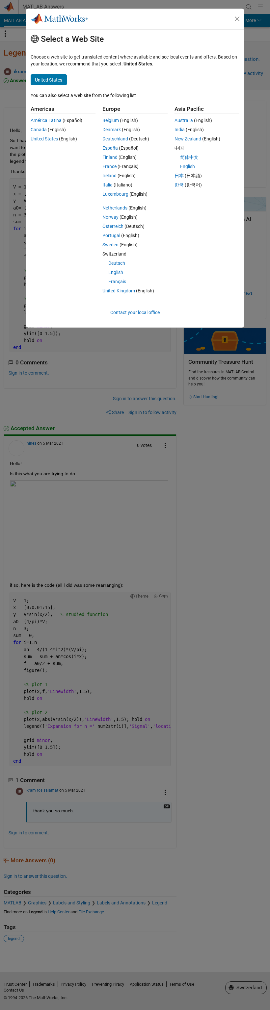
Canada (39, 129)
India (180, 129)
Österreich (112, 226)
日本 (179, 175)
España (110, 148)
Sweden (110, 244)
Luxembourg (115, 194)
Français (117, 281)
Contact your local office (135, 312)
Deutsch (116, 263)
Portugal (111, 235)
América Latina (46, 120)
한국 (179, 184)
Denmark (111, 129)
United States (44, 138)
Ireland (109, 175)
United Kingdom (118, 290)
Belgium (110, 120)
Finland (110, 157)
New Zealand (188, 138)
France (109, 166)
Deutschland (115, 138)
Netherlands (114, 207)
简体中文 (189, 157)
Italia (107, 184)
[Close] (237, 18)
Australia (184, 120)
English (115, 272)
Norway (110, 217)
